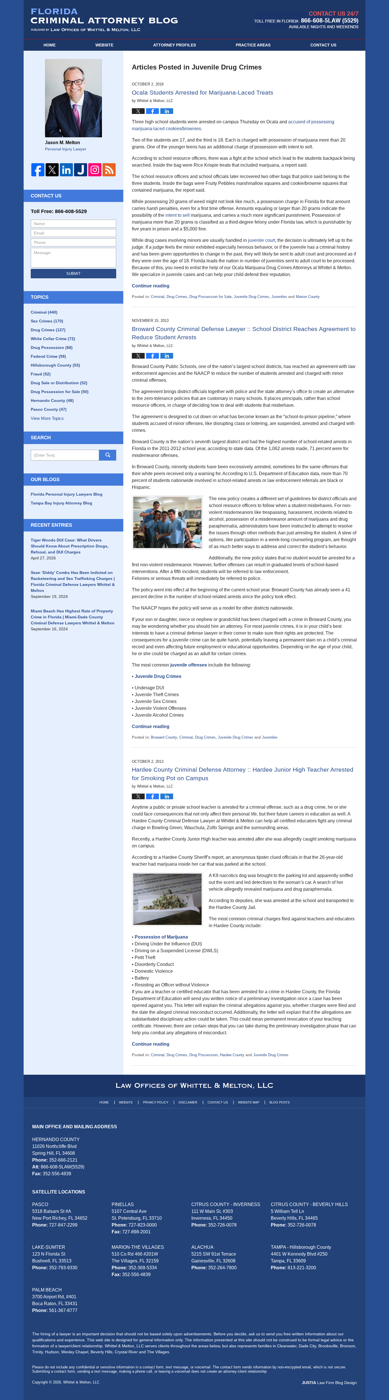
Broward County (164, 737)
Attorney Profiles (174, 45)
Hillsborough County (55, 365)
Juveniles (279, 297)
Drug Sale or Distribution (59, 383)
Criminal (157, 297)
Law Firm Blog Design (329, 1382)
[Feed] (109, 169)
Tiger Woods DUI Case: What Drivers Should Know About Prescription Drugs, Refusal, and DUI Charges (69, 546)
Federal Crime (48, 356)
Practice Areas (253, 45)
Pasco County (49, 409)
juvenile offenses (188, 665)
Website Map (248, 1102)
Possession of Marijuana (161, 937)
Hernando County (52, 400)
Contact (323, 45)
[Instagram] (95, 169)
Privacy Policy (155, 1102)
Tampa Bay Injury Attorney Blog (61, 503)
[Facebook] (38, 169)
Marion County (308, 297)
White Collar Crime (53, 338)
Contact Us (218, 1102)
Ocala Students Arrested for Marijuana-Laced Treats (202, 92)
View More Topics (47, 418)
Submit (73, 273)
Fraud (41, 374)
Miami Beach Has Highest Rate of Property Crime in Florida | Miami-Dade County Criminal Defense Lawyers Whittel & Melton (72, 617)
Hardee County (232, 1055)
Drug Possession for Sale (210, 297)
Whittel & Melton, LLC (81, 1382)
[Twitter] (52, 169)
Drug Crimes (177, 297)
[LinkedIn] (66, 169)
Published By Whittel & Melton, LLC (306, 19)
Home (50, 45)
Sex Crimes (47, 321)
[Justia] (80, 169)
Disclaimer (188, 1102)
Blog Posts (279, 1102)
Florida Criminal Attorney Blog (104, 20)
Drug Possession (203, 1055)
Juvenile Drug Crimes (251, 297)
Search (107, 455)
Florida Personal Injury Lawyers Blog (67, 494)
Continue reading (150, 285)
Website (104, 45)
